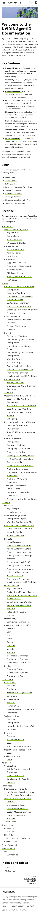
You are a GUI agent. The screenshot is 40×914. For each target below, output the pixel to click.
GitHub (11, 219)
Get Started (9, 259)
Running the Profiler (16, 452)
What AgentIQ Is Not (16, 243)
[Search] (31, 2)
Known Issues (10, 842)
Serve (9, 639)
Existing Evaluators (15, 382)
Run (8, 635)
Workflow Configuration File (19, 522)
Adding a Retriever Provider (19, 746)
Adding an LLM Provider (15, 486)
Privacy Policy (8, 896)
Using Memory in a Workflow (19, 602)
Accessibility (15, 903)
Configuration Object (16, 519)
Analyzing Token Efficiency (19, 469)
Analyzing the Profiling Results (20, 455)
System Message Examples (19, 812)
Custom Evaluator (12, 379)
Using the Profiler (15, 532)
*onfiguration (13, 706)
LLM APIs (8, 835)
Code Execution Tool (13, 756)
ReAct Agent (10, 682)
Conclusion (12, 482)
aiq (5, 851)
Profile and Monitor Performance (19, 525)
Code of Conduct (9, 845)
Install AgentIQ (11, 246)
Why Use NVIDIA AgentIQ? (16, 229)
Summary (11, 330)
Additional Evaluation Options (20, 369)
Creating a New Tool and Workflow (22, 310)
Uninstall (11, 645)
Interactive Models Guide (15, 789)
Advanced (6, 763)
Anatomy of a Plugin (16, 676)
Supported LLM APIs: (16, 263)
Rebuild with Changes (16, 313)
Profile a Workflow (12, 439)
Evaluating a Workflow (17, 336)
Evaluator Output (15, 362)
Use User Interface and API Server (19, 422)
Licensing (11, 782)
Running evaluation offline (18, 565)
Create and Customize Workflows (19, 286)
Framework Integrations (17, 672)
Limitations (12, 696)
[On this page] (36, 2)
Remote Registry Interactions (20, 662)
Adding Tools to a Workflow (19, 306)
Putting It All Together (17, 612)
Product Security (17, 906)
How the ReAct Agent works (19, 692)
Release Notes (8, 825)
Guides (5, 283)
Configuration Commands (18, 659)
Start (9, 632)
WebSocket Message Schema (17, 798)
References (7, 786)
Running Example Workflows (19, 276)
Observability (10, 619)
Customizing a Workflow (18, 303)
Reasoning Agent (12, 699)
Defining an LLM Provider (18, 492)
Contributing (10, 766)
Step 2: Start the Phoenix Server (21, 405)
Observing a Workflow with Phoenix (20, 396)
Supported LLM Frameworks (17, 838)
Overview (11, 628)
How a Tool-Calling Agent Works (21, 726)
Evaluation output (15, 575)
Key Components (14, 588)
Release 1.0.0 (10, 828)
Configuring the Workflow (18, 448)
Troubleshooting (9, 822)
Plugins (7, 666)
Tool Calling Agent (12, 716)
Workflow (11, 652)
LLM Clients (12, 496)
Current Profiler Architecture (20, 528)
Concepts (6, 502)
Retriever (8, 733)
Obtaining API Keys (15, 273)
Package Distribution (16, 326)
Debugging (12, 419)
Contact (30, 906)
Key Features (13, 232)
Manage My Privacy (24, 896)
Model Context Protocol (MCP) (17, 750)
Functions (8, 505)
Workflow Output (15, 359)
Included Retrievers (15, 739)
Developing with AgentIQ (18, 779)
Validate (10, 649)
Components (7, 679)
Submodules (12, 855)
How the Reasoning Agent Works (21, 709)
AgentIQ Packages (15, 253)
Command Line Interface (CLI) (17, 625)
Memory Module (11, 585)
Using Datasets (14, 542)
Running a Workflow (16, 293)
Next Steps (12, 256)
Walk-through (13, 429)
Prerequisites (13, 289)
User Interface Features (17, 425)
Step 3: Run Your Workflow (19, 409)
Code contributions (15, 775)
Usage (9, 743)
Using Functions (14, 512)
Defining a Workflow (16, 445)
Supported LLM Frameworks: (20, 266)
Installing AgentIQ (15, 270)
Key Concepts (13, 509)
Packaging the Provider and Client (22, 499)
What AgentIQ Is (14, 239)
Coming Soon (13, 236)
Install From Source (15, 249)
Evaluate (8, 333)
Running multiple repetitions (19, 552)
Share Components (13, 316)
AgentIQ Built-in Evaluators (19, 545)
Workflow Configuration (15, 515)
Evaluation (11, 642)
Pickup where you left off (18, 562)
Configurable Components (19, 622)
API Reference (8, 848)
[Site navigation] (4, 2)
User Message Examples (17, 808)
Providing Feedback (15, 535)
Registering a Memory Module (20, 592)
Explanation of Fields (16, 805)
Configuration (13, 689)
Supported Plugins (15, 669)
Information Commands (17, 656)
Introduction (7, 226)
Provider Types (13, 489)
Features (11, 685)
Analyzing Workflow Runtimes (20, 465)
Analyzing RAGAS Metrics (18, 479)
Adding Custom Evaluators (19, 366)
